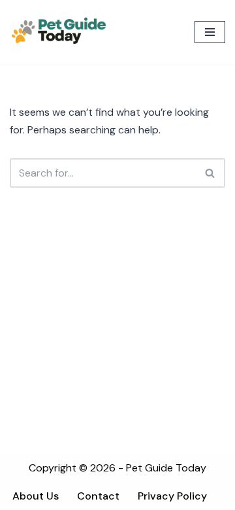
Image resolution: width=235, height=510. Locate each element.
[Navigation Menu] (210, 32)
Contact (98, 496)
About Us (35, 496)
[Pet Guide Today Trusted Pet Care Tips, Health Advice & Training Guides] (59, 32)
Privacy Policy (172, 496)
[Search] (210, 173)
